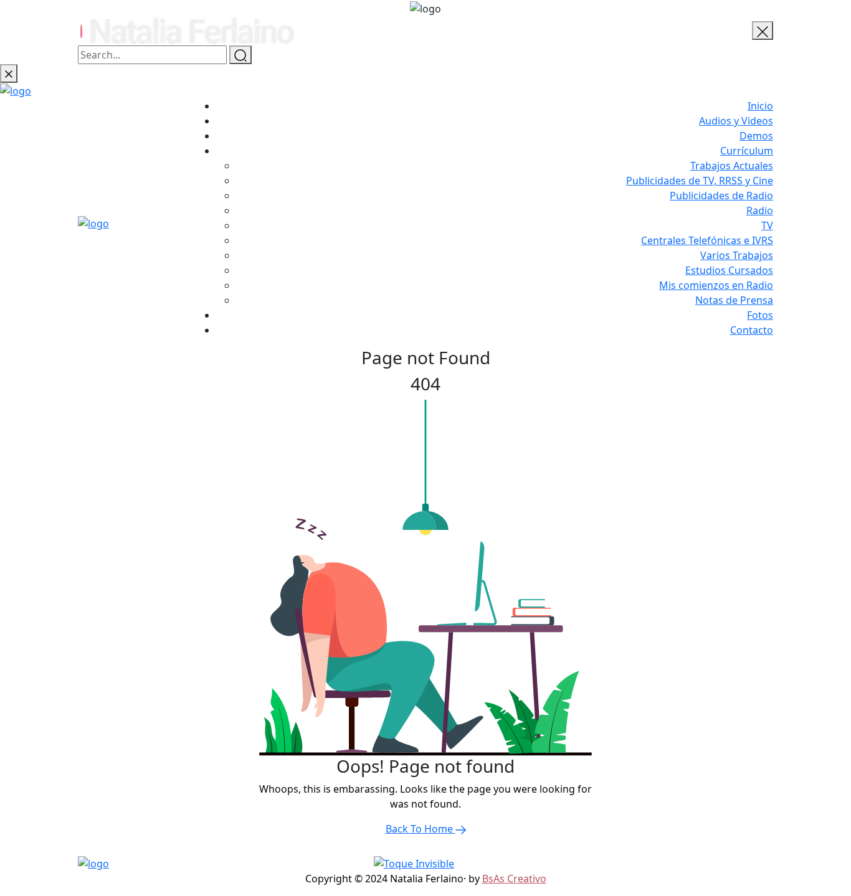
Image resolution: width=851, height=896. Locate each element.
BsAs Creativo (514, 878)
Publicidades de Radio (721, 195)
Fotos (760, 315)
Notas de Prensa (734, 300)
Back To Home (420, 829)
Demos (756, 136)
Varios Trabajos (736, 255)
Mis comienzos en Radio (716, 285)
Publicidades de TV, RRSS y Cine (699, 180)
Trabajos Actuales (731, 165)
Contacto (751, 330)
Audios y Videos (736, 121)
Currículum (746, 151)
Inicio (760, 106)
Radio (759, 210)
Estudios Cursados (729, 270)
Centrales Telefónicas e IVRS (707, 240)
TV (767, 225)
